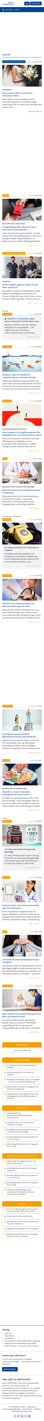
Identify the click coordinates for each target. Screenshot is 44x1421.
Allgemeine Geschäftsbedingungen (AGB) (20, 1343)
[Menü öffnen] (27, 3)
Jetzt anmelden (10, 1369)
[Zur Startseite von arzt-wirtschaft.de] (8, 3)
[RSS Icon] (22, 1416)
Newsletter (9, 1338)
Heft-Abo (37, 1409)
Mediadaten (9, 1336)
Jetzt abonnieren (21, 1050)
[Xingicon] (25, 1416)
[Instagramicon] (18, 1416)
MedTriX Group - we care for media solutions (22, 1346)
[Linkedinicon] (29, 1416)
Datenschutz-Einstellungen (22, 1411)
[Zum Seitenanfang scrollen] (40, 1417)
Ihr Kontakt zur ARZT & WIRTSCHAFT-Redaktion (22, 1341)
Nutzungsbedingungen (12, 1409)
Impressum (31, 1407)
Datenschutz (27, 1409)
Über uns (8, 1333)
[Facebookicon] (15, 1416)
